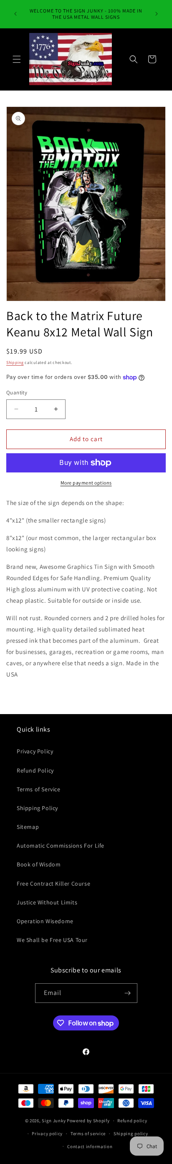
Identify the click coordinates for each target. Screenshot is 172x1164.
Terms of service (88, 1133)
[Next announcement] (156, 14)
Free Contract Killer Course (53, 883)
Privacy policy (47, 1133)
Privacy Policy (35, 751)
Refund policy (132, 1121)
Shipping (15, 362)
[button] (17, 59)
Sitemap (28, 827)
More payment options (86, 483)
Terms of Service (39, 789)
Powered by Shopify (88, 1121)
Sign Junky (54, 1121)
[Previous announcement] (15, 14)
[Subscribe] (128, 993)
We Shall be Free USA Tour (52, 940)
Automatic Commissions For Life (60, 845)
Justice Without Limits (47, 902)
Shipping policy (131, 1133)
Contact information (89, 1146)
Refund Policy (35, 770)
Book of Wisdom (39, 864)
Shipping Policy (37, 808)
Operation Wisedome (45, 921)
